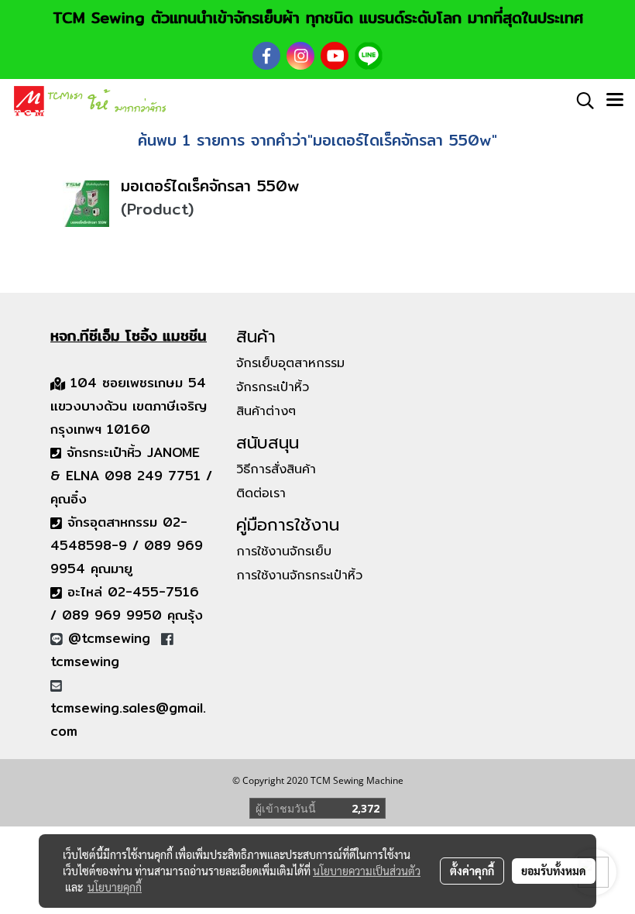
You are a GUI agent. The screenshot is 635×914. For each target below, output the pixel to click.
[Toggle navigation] (615, 101)
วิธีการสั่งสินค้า (276, 469)
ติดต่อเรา (261, 493)
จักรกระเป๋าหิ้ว (272, 387)
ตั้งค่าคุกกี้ (472, 871)
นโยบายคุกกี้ (115, 887)
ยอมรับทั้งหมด (553, 871)
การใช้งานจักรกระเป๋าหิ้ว (299, 575)
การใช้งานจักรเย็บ (283, 551)
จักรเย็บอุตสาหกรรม (290, 363)
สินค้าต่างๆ (266, 411)
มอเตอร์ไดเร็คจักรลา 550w (210, 186)
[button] (580, 100)
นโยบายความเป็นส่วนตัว (366, 871)
